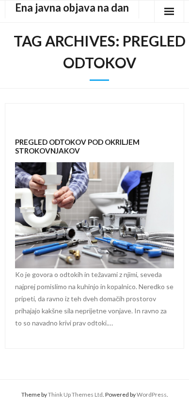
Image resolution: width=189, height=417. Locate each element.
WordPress (152, 394)
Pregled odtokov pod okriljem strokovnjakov (77, 146)
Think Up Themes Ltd (75, 394)
